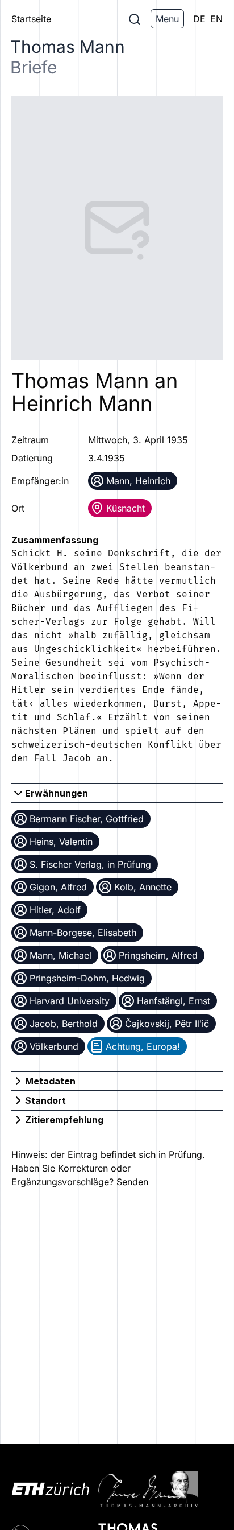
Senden (132, 1181)
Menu (167, 18)
